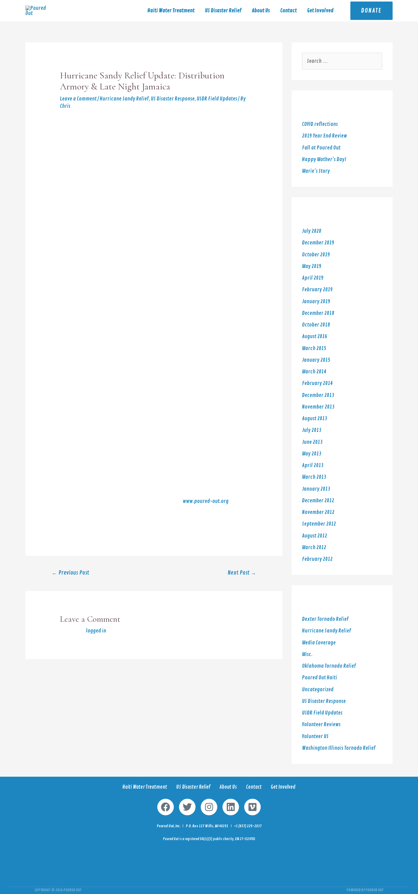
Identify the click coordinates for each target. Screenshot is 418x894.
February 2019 (317, 289)
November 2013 (318, 407)
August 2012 (314, 536)
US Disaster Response (173, 99)
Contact (288, 10)
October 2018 (316, 325)
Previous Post (70, 572)
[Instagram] (209, 807)
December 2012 (318, 500)
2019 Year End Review (324, 136)
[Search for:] (342, 61)
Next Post (242, 572)
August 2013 (314, 418)
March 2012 (314, 547)
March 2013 (314, 477)
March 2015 (314, 348)
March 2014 (314, 371)
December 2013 (318, 395)
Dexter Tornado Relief (325, 619)
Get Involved (320, 10)
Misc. (307, 654)
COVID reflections (320, 124)
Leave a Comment (78, 99)
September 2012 (319, 524)
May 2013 (311, 454)
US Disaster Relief (223, 10)
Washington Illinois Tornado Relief (338, 748)
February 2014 (317, 383)
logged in (96, 631)
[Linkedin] (230, 807)
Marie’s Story (316, 171)
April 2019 (312, 278)
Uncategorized (318, 689)
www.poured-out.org (206, 501)
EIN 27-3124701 (245, 839)
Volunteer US (315, 736)
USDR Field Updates (217, 99)
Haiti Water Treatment (171, 10)
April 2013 (312, 465)
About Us (261, 10)
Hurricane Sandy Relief (124, 99)
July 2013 (311, 430)
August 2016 (314, 336)
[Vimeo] (252, 807)
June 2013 (312, 442)
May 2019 (311, 266)
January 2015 (316, 360)
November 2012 (318, 512)
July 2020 (311, 231)
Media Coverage (319, 642)
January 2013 (316, 489)
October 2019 (316, 254)
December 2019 (318, 243)
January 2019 (316, 301)
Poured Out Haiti (319, 677)
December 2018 (318, 313)
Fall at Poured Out (321, 148)
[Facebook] (165, 807)
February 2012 (317, 559)
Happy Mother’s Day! (324, 159)
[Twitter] (187, 807)
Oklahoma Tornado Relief (329, 666)
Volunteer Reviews (321, 724)
